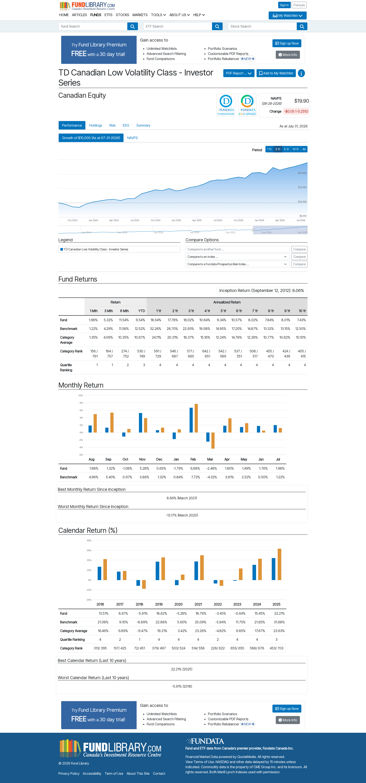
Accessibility (92, 773)
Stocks (122, 15)
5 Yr (286, 149)
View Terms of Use (200, 762)
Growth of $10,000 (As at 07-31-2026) (91, 138)
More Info (289, 55)
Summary (143, 125)
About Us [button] (178, 15)
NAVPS (132, 138)
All (304, 149)
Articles (79, 15)
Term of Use (114, 773)
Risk (113, 125)
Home (64, 15)
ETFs (108, 15)
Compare (299, 249)
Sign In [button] (284, 5)
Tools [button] (157, 15)
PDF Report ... (237, 73)
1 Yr (269, 149)
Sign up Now (289, 43)
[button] (132, 26)
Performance (72, 125)
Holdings (95, 125)
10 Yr (296, 149)
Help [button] (197, 15)
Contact (159, 773)
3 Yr (277, 149)
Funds (95, 15)
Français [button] (299, 5)
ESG (126, 125)
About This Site (138, 773)
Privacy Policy (68, 773)
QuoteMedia (246, 757)
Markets (140, 15)
